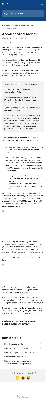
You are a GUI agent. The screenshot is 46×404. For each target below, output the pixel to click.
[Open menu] (42, 4)
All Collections (7, 26)
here (7, 152)
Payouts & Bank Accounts (24, 26)
